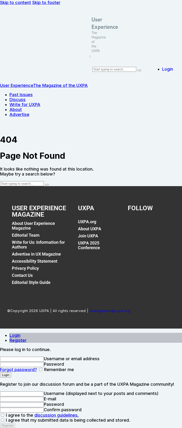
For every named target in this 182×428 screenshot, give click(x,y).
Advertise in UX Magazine (36, 254)
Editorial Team (26, 235)
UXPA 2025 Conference (89, 245)
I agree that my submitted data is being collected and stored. (67, 420)
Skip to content (15, 2)
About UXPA (89, 228)
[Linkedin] (155, 224)
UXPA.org (87, 221)
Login (14, 335)
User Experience (104, 23)
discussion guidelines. (56, 415)
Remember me (58, 369)
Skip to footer (46, 2)
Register (18, 340)
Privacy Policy (25, 268)
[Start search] (139, 70)
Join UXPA (88, 235)
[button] (90, 56)
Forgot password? (18, 369)
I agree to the (42, 415)
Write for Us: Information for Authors (38, 244)
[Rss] (166, 224)
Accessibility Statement (34, 261)
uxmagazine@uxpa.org (110, 311)
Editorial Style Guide (31, 282)
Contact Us (22, 275)
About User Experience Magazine (33, 226)
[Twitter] (144, 224)
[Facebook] (134, 224)
